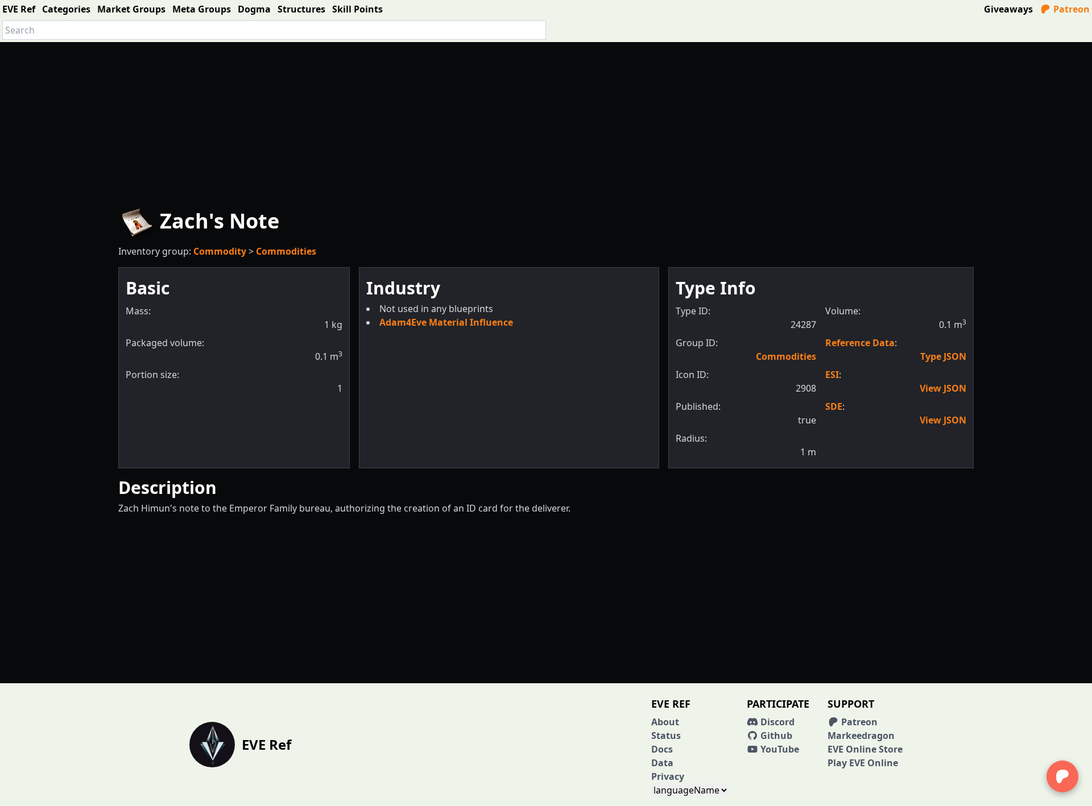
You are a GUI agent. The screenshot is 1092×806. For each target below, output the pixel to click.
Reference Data (860, 342)
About (665, 722)
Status (666, 735)
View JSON (943, 388)
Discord (776, 722)
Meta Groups (201, 9)
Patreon (1070, 9)
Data (662, 763)
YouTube (778, 749)
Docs (662, 749)
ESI (832, 374)
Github (775, 735)
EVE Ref (18, 9)
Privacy (667, 776)
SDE (833, 406)
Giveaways (1008, 9)
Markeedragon (861, 735)
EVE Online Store (865, 749)
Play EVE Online (863, 763)
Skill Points (357, 9)
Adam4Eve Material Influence (446, 322)
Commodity (219, 251)
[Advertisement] (546, 121)
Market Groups (131, 9)
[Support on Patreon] (1062, 776)
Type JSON (943, 356)
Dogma (254, 9)
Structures (301, 9)
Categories (66, 9)
